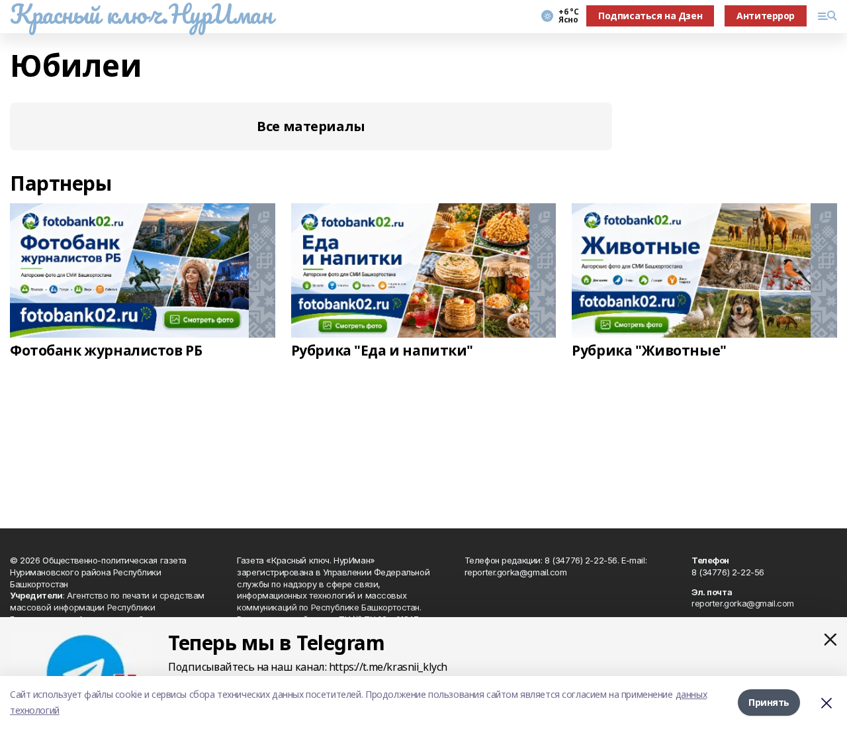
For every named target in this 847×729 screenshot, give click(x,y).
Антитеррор (765, 15)
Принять (768, 702)
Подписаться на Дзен (650, 15)
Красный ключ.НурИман (141, 13)
